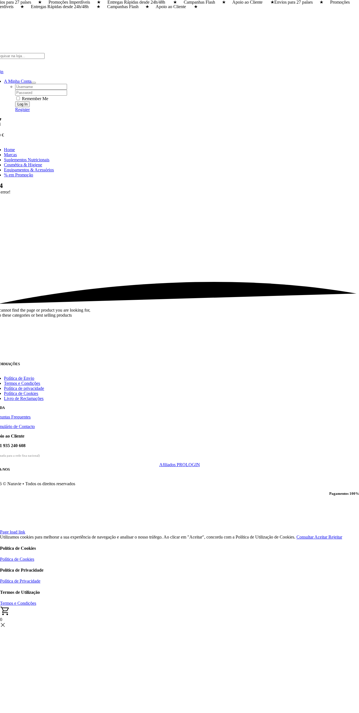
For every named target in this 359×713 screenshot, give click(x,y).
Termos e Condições (18, 603)
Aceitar (321, 537)
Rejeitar (335, 537)
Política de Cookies (17, 559)
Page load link (12, 532)
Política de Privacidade (20, 581)
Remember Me (34, 98)
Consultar (305, 537)
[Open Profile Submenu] (33, 83)
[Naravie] (179, 359)
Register (22, 109)
